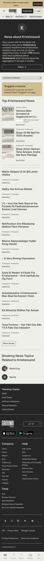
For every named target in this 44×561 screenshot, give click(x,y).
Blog (3, 459)
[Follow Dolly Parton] (26, 17)
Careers (5, 480)
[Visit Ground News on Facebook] (5, 520)
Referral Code (27, 468)
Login (38, 11)
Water (8, 17)
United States (8, 409)
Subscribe (27, 11)
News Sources (27, 472)
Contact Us (26, 456)
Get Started (38, 4)
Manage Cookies (28, 531)
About (4, 449)
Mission (5, 456)
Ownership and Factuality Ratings (31, 464)
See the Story (20, 124)
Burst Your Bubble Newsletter (13, 507)
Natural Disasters (9, 405)
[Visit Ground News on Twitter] (12, 521)
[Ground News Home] (13, 11)
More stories (8, 343)
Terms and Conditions (30, 538)
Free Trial (5, 476)
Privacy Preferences (10, 538)
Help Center (26, 449)
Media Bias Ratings (29, 459)
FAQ (23, 452)
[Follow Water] (12, 17)
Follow (21, 67)
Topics (24, 475)
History (4, 452)
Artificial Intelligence (36, 17)
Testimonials (6, 462)
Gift (3, 473)
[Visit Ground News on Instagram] (18, 520)
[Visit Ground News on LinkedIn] (25, 520)
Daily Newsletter (8, 501)
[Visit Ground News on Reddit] (32, 520)
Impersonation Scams (30, 479)
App (3, 494)
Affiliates (5, 483)
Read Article (6, 182)
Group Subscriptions (9, 466)
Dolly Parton (20, 17)
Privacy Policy (13, 531)
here (33, 92)
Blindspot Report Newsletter (12, 504)
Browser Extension (9, 497)
